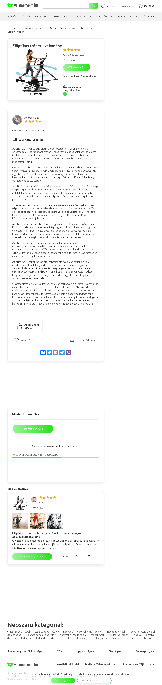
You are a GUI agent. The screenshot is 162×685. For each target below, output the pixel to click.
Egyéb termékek (116, 631)
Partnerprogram (145, 651)
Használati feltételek (67, 664)
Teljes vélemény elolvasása (32, 556)
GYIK (59, 651)
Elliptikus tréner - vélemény (37, 45)
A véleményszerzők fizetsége (24, 651)
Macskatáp (56, 638)
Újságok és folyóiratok (107, 638)
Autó (143, 16)
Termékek (120, 16)
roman (41, 502)
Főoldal (11, 27)
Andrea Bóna (31, 117)
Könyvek (107, 16)
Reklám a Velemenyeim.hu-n (101, 664)
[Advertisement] (30, 384)
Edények (132, 16)
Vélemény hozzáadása (121, 6)
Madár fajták (97, 634)
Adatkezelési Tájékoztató (139, 664)
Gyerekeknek (41, 16)
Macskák (11, 638)
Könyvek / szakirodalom (90, 631)
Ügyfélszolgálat (85, 651)
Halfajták (40, 638)
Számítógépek (14, 634)
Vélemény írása (76, 67)
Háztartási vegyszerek (18, 631)
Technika (55, 16)
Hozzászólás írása (33, 428)
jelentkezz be (71, 445)
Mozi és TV (94, 16)
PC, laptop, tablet (118, 634)
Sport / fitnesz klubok (62, 27)
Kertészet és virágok (79, 638)
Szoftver (150, 634)
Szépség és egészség (19, 16)
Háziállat (81, 16)
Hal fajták (26, 638)
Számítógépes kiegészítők (41, 634)
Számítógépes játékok (47, 631)
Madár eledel (132, 638)
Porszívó (137, 634)
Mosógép (149, 638)
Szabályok (115, 651)
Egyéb (151, 16)
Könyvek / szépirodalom (73, 634)
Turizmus (68, 16)
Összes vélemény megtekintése (73, 88)
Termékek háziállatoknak (142, 631)
